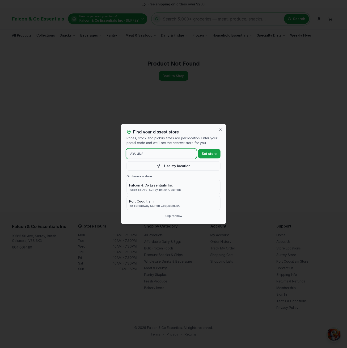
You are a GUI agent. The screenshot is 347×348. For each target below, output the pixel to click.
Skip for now (173, 216)
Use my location (177, 166)
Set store (209, 154)
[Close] (220, 130)
